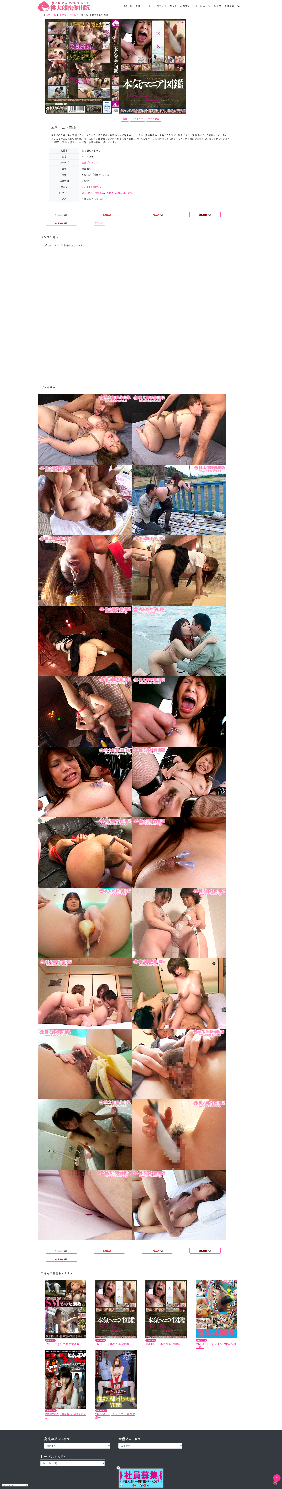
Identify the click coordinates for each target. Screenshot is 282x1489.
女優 (138, 6)
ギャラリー (137, 119)
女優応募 (229, 6)
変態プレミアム (90, 162)
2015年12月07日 (92, 187)
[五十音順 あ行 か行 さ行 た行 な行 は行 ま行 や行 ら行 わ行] (150, 1446)
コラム (173, 6)
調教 (130, 193)
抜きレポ (161, 6)
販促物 (217, 6)
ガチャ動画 (199, 6)
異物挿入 (111, 193)
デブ (90, 193)
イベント (148, 6)
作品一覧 (127, 6)
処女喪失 (99, 193)
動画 (124, 119)
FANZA (99, 223)
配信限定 (185, 6)
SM (83, 193)
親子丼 (121, 193)
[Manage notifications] (275, 1482)
